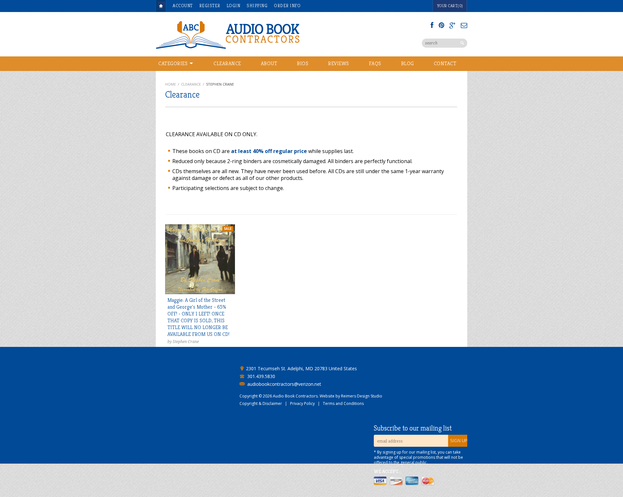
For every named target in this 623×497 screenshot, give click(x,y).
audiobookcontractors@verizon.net (284, 384)
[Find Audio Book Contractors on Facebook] (432, 25)
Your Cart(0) (450, 5)
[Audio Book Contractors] (253, 34)
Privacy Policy (302, 403)
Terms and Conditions (343, 403)
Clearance (227, 63)
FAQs (375, 63)
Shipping (257, 5)
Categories (173, 63)
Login (233, 5)
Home (161, 6)
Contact (445, 63)
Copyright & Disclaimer (260, 403)
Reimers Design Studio (361, 396)
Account (183, 5)
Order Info (287, 5)
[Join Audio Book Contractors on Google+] (452, 25)
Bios (302, 63)
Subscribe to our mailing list (413, 428)
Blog (407, 63)
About (269, 63)
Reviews (338, 63)
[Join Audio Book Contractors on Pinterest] (441, 25)
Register (209, 5)
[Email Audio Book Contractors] (464, 25)
